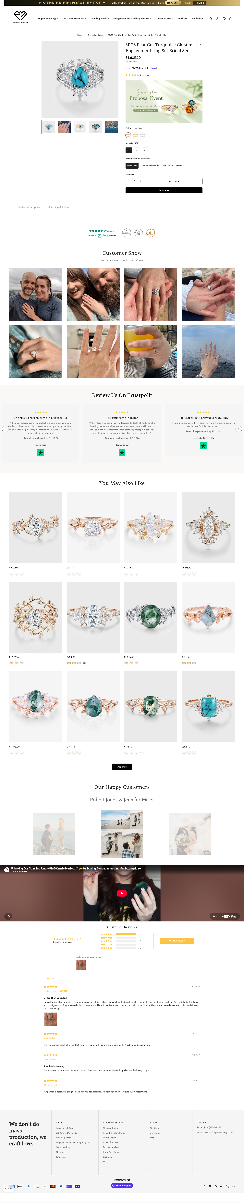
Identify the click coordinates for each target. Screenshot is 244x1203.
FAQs (105, 1161)
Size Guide (108, 1156)
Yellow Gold (135, 135)
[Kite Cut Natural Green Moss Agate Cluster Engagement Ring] (208, 617)
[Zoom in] (112, 47)
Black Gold (84, 663)
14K (137, 150)
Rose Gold (128, 135)
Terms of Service (110, 1142)
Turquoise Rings (95, 35)
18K (145, 150)
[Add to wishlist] (199, 45)
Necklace (183, 18)
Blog (152, 1137)
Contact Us (155, 1132)
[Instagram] (215, 1186)
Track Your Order (111, 1152)
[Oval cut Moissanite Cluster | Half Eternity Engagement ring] (93, 617)
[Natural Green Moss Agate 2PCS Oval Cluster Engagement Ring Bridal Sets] (35, 706)
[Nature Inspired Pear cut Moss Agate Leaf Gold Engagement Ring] (93, 706)
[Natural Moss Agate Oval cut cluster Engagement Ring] (150, 617)
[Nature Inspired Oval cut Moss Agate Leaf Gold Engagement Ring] (150, 706)
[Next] (239, 429)
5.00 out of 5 (74, 939)
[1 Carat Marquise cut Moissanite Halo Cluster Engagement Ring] (208, 527)
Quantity (130, 174)
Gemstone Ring (163, 18)
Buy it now (164, 190)
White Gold (142, 135)
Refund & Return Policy (114, 1132)
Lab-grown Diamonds (173, 165)
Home (80, 35)
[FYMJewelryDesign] (20, 18)
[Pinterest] (204, 1186)
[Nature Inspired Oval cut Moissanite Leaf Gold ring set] (35, 617)
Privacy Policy (109, 1137)
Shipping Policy (110, 1128)
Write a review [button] (177, 940)
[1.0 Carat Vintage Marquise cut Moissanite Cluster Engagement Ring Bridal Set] (150, 527)
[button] (133, 75)
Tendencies (197, 18)
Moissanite (132, 165)
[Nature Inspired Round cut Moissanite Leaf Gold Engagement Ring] (93, 527)
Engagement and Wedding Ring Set (131, 18)
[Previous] (5, 429)
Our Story (154, 1128)
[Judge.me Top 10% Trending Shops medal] (150, 232)
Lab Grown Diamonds (73, 18)
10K (129, 150)
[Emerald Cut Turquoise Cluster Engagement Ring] (208, 706)
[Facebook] (210, 1186)
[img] (50, 986)
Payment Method (111, 1147)
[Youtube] (221, 1186)
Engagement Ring (47, 18)
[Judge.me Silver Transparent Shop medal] (126, 232)
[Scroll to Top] (238, 1187)
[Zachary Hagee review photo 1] (50, 1019)
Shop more (122, 766)
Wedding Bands (99, 18)
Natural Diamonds (150, 165)
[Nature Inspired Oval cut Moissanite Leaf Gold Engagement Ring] (35, 527)
